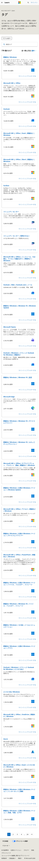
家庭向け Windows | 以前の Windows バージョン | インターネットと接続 (19, 790)
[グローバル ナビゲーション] (2, 2)
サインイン (34, 2)
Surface (6, 186)
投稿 (32, 850)
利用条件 (4, 858)
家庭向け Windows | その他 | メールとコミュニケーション (19, 626)
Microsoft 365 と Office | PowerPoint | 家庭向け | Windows (19, 556)
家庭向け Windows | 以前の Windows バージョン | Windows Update (19, 489)
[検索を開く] (28, 2)
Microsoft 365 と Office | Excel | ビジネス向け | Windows (19, 766)
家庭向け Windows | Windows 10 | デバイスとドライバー (19, 422)
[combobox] (19, 44)
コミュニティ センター (11, 212)
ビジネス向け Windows (11, 692)
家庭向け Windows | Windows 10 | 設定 (17, 377)
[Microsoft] (19, 2)
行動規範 (11, 858)
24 (27, 834)
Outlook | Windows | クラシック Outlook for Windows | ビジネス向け (18, 668)
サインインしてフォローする (27, 76)
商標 (19, 858)
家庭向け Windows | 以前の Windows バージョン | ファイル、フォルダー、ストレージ (19, 583)
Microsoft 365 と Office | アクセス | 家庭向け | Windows (19, 510)
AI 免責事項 (5, 850)
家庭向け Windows (10, 57)
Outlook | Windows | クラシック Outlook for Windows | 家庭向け (18, 354)
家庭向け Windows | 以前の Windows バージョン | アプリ (19, 647)
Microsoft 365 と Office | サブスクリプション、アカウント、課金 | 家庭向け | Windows (19, 464)
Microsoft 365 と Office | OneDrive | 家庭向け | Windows (19, 715)
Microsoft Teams (9, 327)
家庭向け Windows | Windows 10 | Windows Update (19, 307)
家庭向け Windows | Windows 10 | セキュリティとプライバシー (19, 443)
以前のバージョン (16, 850)
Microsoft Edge (9, 397)
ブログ (26, 850)
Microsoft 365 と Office (11, 83)
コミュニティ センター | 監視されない (16, 236)
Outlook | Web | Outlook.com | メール (17, 285)
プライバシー (5, 853)
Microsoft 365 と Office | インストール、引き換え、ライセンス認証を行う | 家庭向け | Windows (19, 259)
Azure (5, 739)
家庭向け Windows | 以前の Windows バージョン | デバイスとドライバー (19, 534)
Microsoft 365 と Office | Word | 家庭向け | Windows (19, 160)
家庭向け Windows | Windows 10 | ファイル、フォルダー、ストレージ (18, 605)
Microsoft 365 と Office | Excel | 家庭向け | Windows (19, 134)
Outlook (6, 109)
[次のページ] (31, 834)
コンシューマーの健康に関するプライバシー (15, 855)
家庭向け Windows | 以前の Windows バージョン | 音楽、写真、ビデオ (19, 812)
